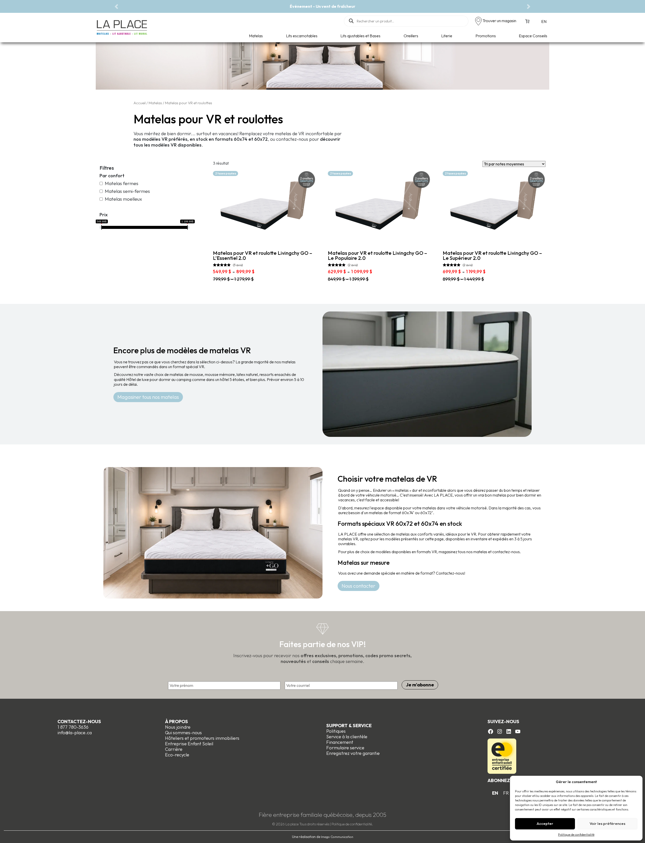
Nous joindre (177, 727)
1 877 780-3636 (72, 727)
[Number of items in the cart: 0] (527, 21)
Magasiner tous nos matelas (148, 397)
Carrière (173, 749)
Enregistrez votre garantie (353, 753)
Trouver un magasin (499, 20)
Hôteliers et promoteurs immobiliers (202, 738)
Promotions (485, 35)
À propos (176, 721)
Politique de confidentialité (576, 834)
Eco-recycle (177, 755)
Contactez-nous (79, 721)
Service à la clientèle (346, 737)
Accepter (545, 823)
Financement (339, 742)
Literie (446, 35)
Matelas (256, 35)
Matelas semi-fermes (127, 191)
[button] (116, 6)
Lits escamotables (301, 35)
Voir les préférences (607, 823)
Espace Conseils (533, 35)
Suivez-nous (503, 721)
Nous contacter (358, 586)
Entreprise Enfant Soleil (189, 744)
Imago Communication (337, 837)
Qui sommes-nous (183, 732)
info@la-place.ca (74, 732)
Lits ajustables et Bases (360, 35)
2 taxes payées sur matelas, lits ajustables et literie (376, 6)
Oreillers (411, 35)
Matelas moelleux (123, 199)
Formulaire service (345, 748)
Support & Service (349, 725)
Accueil (140, 102)
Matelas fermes (121, 183)
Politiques (336, 731)
